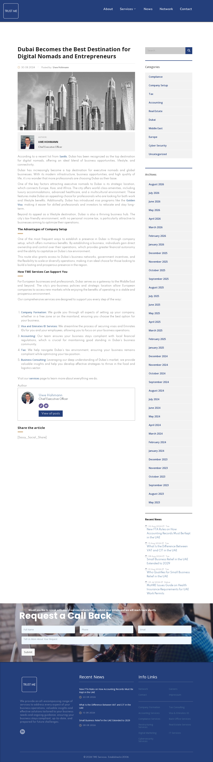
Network (166, 9)
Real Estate (155, 111)
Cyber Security (158, 145)
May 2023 (154, 502)
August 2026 (156, 184)
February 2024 (157, 442)
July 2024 (154, 399)
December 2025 (158, 253)
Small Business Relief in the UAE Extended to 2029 (104, 720)
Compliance (156, 76)
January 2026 (156, 244)
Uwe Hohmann (50, 395)
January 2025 (156, 347)
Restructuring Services (145, 725)
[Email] (46, 405)
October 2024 (157, 373)
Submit (28, 652)
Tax (151, 94)
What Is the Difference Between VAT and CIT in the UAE (105, 706)
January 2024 (156, 451)
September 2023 (159, 485)
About (108, 9)
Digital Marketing (147, 733)
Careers (173, 689)
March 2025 (155, 330)
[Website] (41, 405)
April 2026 (155, 218)
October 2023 (157, 476)
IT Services (175, 733)
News (148, 9)
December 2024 (158, 356)
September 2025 (159, 279)
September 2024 (159, 382)
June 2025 (154, 304)
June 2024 (154, 408)
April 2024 (155, 425)
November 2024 (158, 365)
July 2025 (154, 296)
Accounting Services (149, 713)
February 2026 (157, 236)
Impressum (175, 694)
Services (126, 9)
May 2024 (154, 416)
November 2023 (158, 468)
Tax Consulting (177, 707)
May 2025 (154, 313)
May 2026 (154, 210)
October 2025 (157, 270)
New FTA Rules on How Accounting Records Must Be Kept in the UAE (106, 691)
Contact (186, 9)
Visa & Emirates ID (179, 713)
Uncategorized (158, 154)
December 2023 (158, 459)
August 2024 (156, 390)
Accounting (156, 102)
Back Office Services (180, 718)
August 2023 (156, 493)
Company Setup (158, 85)
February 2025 (157, 339)
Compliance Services (149, 718)
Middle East (156, 128)
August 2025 (156, 287)
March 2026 (155, 227)
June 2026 (154, 201)
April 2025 (155, 322)
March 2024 (155, 433)
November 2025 (158, 261)
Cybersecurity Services (145, 739)
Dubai (152, 119)
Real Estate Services (180, 724)
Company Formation (149, 707)
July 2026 (154, 193)
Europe (153, 137)
